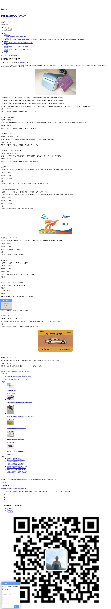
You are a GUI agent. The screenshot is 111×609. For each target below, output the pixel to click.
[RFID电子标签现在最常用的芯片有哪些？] (58, 434)
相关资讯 (7, 55)
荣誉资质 (18, 49)
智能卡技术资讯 (8, 46)
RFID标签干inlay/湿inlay (54, 39)
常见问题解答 (24, 46)
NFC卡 (24, 488)
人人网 (24, 371)
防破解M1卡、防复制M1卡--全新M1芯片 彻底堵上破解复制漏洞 (20, 416)
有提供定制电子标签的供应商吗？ (16, 464)
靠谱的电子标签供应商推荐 (14, 458)
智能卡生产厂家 (42, 479)
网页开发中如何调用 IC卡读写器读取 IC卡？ (16, 451)
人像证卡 (30, 43)
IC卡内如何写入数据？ (12, 390)
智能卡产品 (3, 488)
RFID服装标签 (65, 39)
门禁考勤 (20, 43)
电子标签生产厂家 (51, 479)
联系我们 (21, 488)
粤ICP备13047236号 (54, 491)
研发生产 (24, 49)
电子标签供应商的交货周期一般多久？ (17, 471)
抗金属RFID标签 (26, 39)
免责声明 (62, 491)
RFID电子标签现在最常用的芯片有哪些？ (16, 439)
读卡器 (18, 36)
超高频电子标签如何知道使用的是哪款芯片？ (19, 376)
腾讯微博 (19, 371)
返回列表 (4, 373)
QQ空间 (8, 371)
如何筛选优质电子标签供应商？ (15, 461)
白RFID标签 (44, 39)
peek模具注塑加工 (26, 479)
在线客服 (10, 512)
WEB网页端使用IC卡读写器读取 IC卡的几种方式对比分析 (19, 402)
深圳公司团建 (34, 479)
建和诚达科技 (22, 62)
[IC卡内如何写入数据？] (58, 385)
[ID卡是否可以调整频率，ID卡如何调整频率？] (58, 423)
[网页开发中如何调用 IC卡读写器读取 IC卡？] (58, 446)
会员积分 (15, 43)
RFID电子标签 (12, 36)
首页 (2, 55)
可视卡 (6, 43)
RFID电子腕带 (80, 39)
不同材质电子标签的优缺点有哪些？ (16, 468)
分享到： (4, 371)
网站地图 (67, 491)
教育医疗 (25, 43)
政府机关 (10, 43)
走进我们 (29, 49)
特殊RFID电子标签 (36, 39)
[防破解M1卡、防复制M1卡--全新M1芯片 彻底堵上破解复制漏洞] (58, 410)
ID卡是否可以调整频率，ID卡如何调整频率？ (16, 428)
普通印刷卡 (23, 36)
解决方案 (11, 488)
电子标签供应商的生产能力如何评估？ (17, 469)
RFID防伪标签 (73, 39)
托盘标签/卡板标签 (17, 39)
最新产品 (13, 49)
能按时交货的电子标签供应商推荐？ (16, 472)
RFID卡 (6, 36)
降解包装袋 (18, 479)
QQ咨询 (10, 508)
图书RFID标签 (8, 39)
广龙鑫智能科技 (11, 479)
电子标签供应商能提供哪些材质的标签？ (17, 466)
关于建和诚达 (7, 49)
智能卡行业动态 (16, 46)
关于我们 (18, 488)
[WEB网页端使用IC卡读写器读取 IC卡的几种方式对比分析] (58, 397)
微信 (28, 371)
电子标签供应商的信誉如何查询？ (16, 463)
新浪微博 (14, 371)
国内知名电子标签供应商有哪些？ (16, 460)
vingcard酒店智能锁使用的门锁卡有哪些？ (18, 379)
